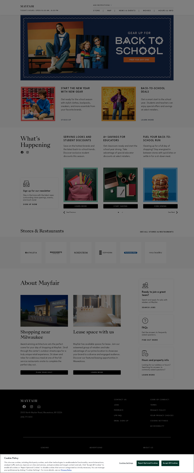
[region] (97, 463)
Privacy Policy (66, 470)
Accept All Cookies (170, 463)
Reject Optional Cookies (148, 463)
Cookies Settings (126, 463)
